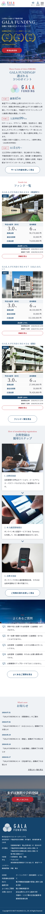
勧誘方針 (5, 885)
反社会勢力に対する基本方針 (27, 892)
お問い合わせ (7, 892)
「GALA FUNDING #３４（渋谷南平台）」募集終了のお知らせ (22, 763)
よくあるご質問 (8, 888)
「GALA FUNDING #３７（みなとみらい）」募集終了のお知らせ (22, 728)
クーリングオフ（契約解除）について (29, 877)
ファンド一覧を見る (22, 419)
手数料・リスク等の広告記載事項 (28, 895)
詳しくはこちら (22, 799)
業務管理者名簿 (22, 898)
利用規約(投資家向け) (8, 880)
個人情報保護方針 (22, 888)
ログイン (33, 5)
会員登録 (38, 5)
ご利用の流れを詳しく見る (22, 592)
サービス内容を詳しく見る (22, 169)
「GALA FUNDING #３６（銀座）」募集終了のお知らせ (22, 739)
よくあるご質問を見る (22, 674)
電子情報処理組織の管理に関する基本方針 (29, 883)
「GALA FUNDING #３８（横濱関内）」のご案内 (20, 716)
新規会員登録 (12, 50)
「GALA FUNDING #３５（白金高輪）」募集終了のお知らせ (22, 750)
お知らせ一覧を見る (35, 770)
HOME (4, 875)
